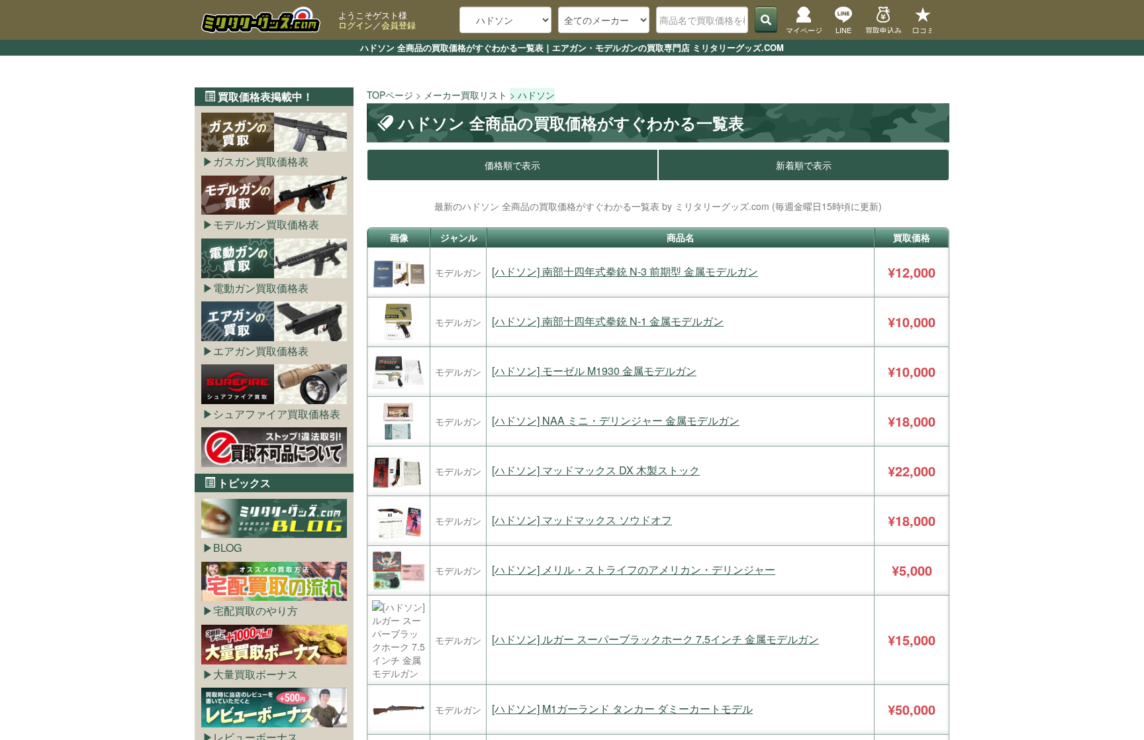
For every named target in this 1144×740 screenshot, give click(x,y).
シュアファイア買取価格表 (276, 413)
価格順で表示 (512, 165)
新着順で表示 (804, 165)
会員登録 (398, 25)
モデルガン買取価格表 (266, 224)
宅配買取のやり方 (255, 610)
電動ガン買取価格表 (261, 287)
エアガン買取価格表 (261, 350)
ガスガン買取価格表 (261, 161)
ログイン (355, 25)
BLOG (227, 547)
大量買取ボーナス (255, 674)
